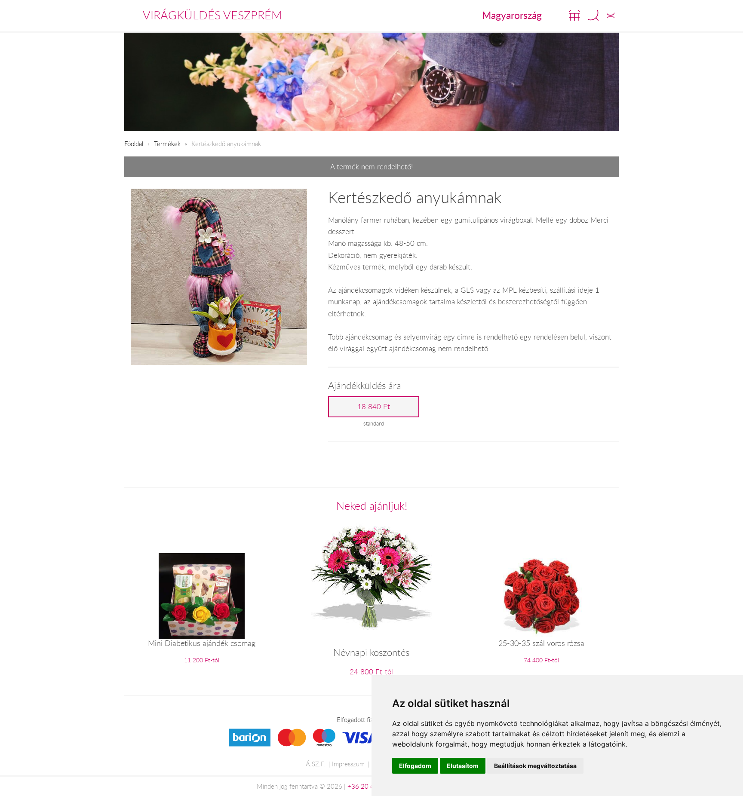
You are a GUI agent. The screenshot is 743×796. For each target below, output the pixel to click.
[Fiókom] (610, 15)
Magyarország (512, 15)
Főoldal (133, 143)
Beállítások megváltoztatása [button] (535, 765)
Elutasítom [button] (463, 765)
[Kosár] (574, 15)
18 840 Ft (373, 406)
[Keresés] (593, 15)
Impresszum (348, 763)
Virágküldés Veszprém (212, 15)
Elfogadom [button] (415, 765)
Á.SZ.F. (315, 763)
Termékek (167, 143)
